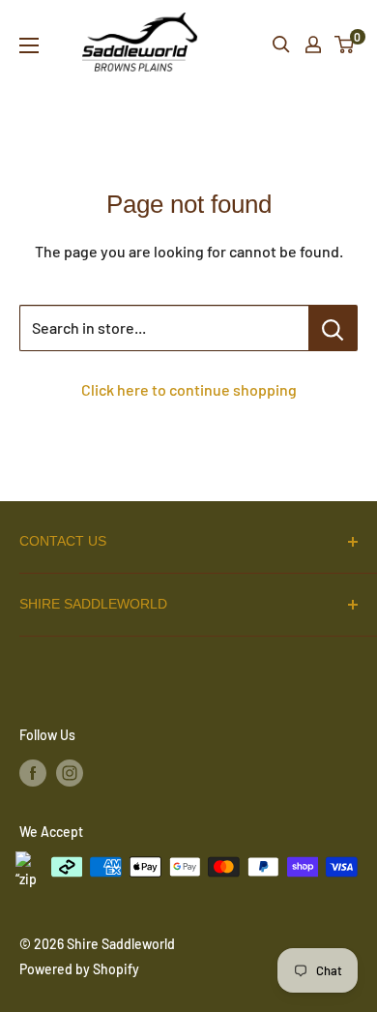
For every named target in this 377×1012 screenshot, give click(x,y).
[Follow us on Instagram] (69, 772)
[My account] (313, 44)
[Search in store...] (333, 328)
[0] (345, 44)
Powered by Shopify (79, 969)
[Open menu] (29, 45)
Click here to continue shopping (189, 389)
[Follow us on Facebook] (32, 772)
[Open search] (281, 44)
